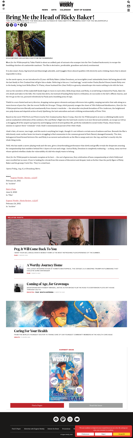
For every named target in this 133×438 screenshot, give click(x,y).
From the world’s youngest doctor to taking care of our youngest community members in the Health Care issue (63, 334)
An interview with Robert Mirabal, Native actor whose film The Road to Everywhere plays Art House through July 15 (70, 288)
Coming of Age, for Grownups (48, 283)
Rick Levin (16, 23)
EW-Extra (30, 292)
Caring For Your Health (31, 330)
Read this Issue (96, 405)
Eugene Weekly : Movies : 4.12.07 (24, 177)
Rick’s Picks (11, 189)
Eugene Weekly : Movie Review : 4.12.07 (22, 200)
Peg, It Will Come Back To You (35, 248)
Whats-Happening (46, 292)
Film (7, 23)
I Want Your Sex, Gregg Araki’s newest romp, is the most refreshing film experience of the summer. (57, 253)
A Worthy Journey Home (45, 264)
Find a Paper (37, 405)
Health (17, 337)
